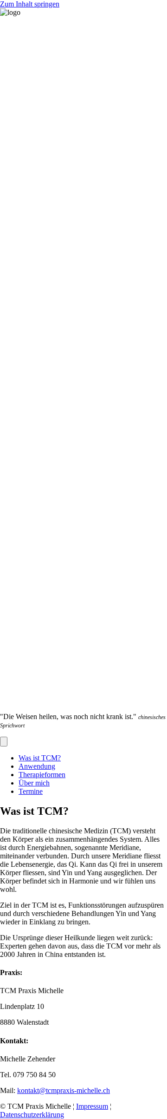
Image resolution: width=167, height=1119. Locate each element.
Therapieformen (42, 775)
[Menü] (3, 741)
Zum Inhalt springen (29, 4)
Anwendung (37, 766)
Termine (31, 791)
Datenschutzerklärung (32, 1115)
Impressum (92, 1106)
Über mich (34, 783)
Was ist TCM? (40, 758)
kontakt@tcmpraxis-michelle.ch (63, 1090)
